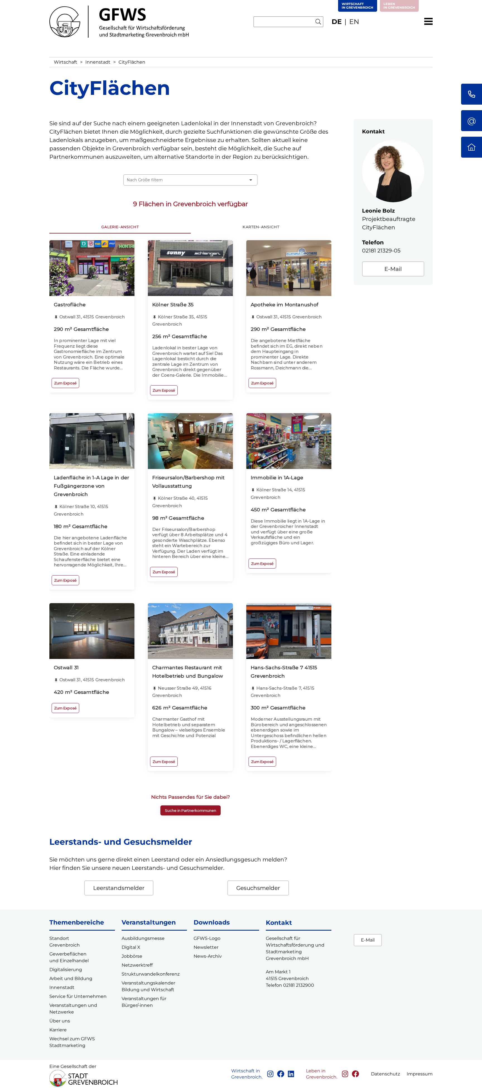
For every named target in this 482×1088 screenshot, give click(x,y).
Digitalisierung (65, 969)
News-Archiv (208, 956)
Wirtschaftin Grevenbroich (357, 5)
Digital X (131, 947)
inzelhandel (76, 960)
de (337, 22)
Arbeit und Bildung (70, 978)
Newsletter (206, 947)
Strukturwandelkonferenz (151, 974)
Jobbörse (132, 956)
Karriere (58, 1029)
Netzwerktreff (137, 965)
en (354, 22)
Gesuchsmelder (258, 888)
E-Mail (393, 269)
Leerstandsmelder (118, 888)
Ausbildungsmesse (143, 938)
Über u (57, 1021)
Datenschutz (385, 1074)
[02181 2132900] (471, 94)
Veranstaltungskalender (148, 983)
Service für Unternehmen (78, 996)
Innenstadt (97, 62)
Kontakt (279, 922)
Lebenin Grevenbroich (399, 5)
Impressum (420, 1074)
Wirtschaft (65, 62)
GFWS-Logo (207, 938)
